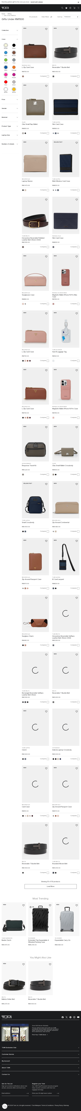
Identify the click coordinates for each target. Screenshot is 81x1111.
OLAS (24, 122)
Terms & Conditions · (47, 1105)
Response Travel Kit (29, 465)
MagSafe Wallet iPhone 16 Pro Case (65, 409)
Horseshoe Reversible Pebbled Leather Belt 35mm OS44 (33, 239)
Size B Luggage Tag (59, 352)
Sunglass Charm (28, 636)
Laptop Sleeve (27, 181)
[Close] (78, 2)
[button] (10, 30)
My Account (6, 1061)
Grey (14, 59)
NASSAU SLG (26, 65)
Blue (5, 52)
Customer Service (8, 1054)
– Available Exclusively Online (23, 2)
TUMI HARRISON (7, 938)
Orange (14, 67)
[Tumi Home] (5, 8)
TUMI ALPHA (56, 122)
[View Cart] (74, 8)
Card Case (26, 807)
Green (5, 59)
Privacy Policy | (59, 1105)
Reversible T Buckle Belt (61, 67)
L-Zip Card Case (28, 67)
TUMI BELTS (25, 236)
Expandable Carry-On (62, 940)
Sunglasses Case (28, 295)
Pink (5, 74)
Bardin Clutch (6, 940)
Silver (14, 81)
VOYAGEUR (55, 748)
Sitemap (66, 1105)
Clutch (24, 750)
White (5, 89)
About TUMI (6, 1067)
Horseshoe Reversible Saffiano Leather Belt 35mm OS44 (63, 637)
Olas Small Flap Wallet (30, 124)
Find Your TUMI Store (39, 1034)
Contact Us (6, 1074)
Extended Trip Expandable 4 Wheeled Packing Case (38, 941)
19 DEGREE (31, 938)
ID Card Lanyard (58, 579)
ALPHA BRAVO (26, 463)
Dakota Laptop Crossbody (62, 750)
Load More (50, 886)
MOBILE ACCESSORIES (59, 293)
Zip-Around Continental (60, 522)
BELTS (54, 65)
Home (3, 14)
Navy (5, 67)
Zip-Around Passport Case (31, 579)
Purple (14, 74)
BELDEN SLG (26, 179)
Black (14, 45)
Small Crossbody (28, 522)
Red (5, 81)
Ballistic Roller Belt (8, 999)
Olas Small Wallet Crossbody (62, 465)
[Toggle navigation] (78, 8)
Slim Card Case (57, 124)
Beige (5, 45)
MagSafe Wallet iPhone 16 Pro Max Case (64, 296)
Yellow (14, 89)
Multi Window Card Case (61, 181)
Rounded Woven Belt (59, 863)
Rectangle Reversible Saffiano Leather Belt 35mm (32, 694)
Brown (14, 52)
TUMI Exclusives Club (9, 1047)
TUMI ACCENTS (57, 349)
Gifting (9, 14)
